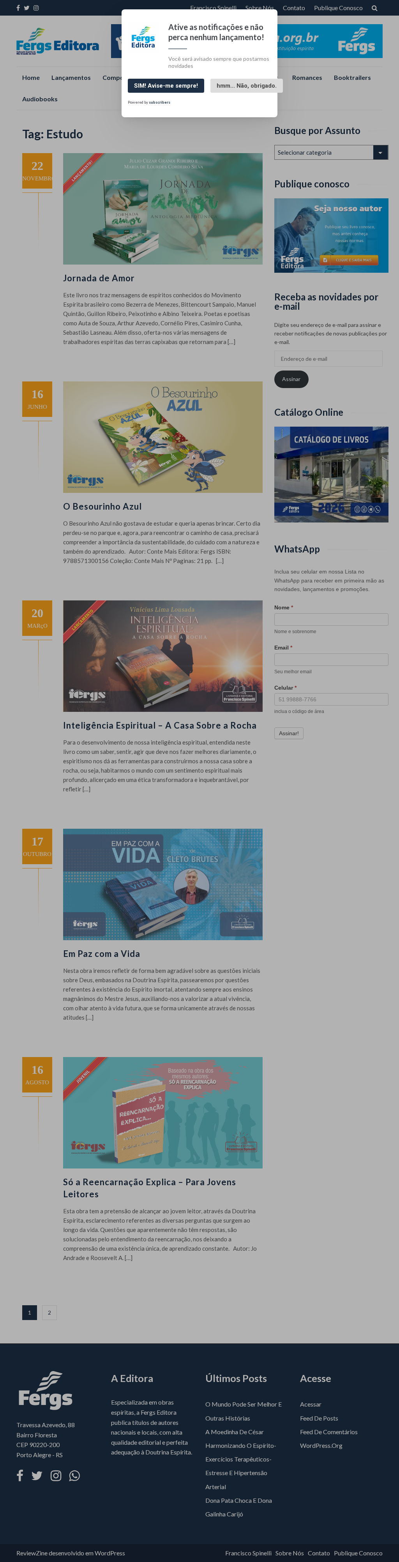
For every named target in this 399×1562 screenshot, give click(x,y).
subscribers (159, 102)
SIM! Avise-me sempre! (166, 85)
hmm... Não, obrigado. (247, 85)
